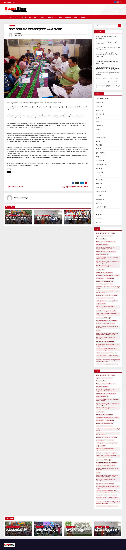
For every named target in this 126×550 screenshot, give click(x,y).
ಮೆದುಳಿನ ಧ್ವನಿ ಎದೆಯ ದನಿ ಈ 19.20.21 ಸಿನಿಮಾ (105, 323)
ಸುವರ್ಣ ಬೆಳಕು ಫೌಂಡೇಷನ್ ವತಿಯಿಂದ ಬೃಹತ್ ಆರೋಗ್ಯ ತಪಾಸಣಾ (107, 356)
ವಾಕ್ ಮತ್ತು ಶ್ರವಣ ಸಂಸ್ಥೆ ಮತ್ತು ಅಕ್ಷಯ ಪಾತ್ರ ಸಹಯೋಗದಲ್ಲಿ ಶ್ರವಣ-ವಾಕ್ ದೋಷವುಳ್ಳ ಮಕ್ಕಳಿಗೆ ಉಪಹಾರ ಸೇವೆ (47, 219)
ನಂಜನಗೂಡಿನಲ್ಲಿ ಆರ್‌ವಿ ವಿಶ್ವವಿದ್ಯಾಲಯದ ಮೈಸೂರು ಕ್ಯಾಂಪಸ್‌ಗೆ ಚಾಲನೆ (47, 531)
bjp (109, 233)
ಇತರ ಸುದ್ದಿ (82, 17)
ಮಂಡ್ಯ (44, 215)
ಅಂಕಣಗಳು (50, 17)
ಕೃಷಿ (96, 118)
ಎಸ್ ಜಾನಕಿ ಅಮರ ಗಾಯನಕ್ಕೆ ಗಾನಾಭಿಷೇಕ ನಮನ (107, 82)
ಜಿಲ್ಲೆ (17, 17)
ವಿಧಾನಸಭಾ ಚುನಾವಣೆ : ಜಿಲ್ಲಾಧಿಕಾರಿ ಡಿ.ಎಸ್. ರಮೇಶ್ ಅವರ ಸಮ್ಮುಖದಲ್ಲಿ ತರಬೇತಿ (107, 345)
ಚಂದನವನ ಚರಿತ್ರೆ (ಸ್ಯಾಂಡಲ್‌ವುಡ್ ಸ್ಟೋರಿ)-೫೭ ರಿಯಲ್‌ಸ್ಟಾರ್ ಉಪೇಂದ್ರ (108, 287)
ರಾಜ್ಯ (97, 176)
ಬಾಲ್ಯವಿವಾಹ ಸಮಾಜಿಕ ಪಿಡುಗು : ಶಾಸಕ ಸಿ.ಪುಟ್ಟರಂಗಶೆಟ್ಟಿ (106, 320)
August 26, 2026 (12, 533)
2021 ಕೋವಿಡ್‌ (103, 233)
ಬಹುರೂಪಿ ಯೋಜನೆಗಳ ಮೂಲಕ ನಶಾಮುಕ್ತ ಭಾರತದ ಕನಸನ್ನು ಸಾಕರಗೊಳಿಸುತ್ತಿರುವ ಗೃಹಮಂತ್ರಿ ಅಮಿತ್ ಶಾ (108, 314)
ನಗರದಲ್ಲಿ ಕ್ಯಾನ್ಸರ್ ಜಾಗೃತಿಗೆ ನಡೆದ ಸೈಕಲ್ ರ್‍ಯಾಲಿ (105, 298)
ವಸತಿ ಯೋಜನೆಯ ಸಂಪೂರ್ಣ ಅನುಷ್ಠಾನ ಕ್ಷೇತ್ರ (105, 341)
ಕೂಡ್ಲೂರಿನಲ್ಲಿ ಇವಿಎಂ (100, 269)
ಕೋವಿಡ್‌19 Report (110, 278)
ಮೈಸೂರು (13, 25)
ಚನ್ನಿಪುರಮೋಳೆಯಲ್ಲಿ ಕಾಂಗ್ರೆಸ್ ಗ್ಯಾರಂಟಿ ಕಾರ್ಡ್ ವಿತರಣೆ (106, 295)
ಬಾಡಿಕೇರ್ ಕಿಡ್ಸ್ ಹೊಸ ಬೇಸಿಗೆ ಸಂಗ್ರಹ (103, 317)
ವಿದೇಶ (97, 187)
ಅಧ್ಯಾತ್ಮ (37, 215)
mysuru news (109, 236)
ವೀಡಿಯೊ (98, 195)
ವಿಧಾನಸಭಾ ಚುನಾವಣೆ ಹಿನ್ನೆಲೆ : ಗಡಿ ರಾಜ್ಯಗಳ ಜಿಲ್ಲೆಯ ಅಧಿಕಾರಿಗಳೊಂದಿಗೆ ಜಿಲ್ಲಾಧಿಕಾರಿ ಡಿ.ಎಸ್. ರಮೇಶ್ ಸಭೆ (106, 349)
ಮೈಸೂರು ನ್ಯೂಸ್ (18, 215)
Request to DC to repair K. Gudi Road (105, 241)
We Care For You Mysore (102, 244)
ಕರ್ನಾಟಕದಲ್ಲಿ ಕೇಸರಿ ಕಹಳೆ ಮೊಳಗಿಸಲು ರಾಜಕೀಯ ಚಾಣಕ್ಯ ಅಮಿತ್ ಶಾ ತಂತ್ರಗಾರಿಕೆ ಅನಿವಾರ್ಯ (107, 262)
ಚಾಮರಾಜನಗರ (99, 137)
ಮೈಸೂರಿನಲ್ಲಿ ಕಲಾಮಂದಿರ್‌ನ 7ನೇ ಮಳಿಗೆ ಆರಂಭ (107, 78)
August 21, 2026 (100, 533)
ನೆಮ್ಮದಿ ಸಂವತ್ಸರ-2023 (101, 303)
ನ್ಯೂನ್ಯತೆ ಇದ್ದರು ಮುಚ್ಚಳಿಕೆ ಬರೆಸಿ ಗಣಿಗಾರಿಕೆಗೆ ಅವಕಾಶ (74, 186)
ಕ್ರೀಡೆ (97, 129)
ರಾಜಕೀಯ (24, 17)
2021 (97, 233)
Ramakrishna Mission (101, 238)
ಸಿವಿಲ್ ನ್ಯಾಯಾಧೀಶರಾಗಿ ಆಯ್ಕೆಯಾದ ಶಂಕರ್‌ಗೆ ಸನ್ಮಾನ (106, 352)
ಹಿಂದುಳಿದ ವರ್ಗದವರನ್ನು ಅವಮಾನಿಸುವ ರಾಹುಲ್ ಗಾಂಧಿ (107, 364)
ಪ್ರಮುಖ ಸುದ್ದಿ (8, 215)
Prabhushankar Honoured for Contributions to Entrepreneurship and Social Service (107, 61)
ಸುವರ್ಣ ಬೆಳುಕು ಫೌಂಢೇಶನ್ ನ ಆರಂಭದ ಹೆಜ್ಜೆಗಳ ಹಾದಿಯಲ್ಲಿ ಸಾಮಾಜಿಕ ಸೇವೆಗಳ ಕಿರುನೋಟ (108, 360)
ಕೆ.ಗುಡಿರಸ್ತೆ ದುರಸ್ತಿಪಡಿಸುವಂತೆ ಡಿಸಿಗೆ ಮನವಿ (104, 272)
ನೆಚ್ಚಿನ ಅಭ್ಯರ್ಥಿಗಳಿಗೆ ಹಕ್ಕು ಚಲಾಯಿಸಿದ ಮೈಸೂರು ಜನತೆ (106, 300)
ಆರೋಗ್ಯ (35, 17)
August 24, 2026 (41, 533)
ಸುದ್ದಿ (11, 17)
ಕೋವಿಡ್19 (98, 125)
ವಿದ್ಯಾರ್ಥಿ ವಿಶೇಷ (68, 17)
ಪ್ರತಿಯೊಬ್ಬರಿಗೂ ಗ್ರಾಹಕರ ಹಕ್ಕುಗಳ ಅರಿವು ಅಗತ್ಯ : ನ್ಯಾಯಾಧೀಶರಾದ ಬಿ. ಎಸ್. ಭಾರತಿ (105, 307)
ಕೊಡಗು (97, 121)
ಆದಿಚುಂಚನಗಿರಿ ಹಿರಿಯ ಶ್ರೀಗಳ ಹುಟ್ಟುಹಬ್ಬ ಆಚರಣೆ (106, 251)
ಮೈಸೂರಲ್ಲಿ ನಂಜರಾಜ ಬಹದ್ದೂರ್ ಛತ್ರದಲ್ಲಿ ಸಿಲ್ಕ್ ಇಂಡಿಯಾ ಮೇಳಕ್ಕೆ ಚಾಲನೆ (107, 327)
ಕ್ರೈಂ (30, 17)
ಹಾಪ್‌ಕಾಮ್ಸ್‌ (98, 218)
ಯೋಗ (97, 168)
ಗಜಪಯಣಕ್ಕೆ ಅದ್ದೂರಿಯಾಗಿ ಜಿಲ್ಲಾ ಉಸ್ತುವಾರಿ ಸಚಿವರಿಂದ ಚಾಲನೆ (16, 218)
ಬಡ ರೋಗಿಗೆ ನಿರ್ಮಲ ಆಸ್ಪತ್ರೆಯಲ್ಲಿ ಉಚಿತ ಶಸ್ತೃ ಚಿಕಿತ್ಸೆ (106, 310)
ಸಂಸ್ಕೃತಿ (98, 203)
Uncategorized (100, 98)
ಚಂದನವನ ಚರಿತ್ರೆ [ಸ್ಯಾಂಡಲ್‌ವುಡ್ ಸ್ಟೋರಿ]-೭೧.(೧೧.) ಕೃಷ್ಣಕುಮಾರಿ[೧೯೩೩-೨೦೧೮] (106, 291)
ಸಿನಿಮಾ (75, 17)
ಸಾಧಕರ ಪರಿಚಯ (100, 207)
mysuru (113, 233)
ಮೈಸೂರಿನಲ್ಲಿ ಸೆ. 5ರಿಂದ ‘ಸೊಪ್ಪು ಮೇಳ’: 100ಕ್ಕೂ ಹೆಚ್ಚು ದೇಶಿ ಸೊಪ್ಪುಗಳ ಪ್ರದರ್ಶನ (78, 531)
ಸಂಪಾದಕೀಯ (99, 199)
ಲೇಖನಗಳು (98, 180)
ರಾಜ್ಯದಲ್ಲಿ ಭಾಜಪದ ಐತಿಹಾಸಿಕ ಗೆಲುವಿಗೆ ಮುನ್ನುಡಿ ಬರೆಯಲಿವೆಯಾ (105, 338)
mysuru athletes (100, 236)
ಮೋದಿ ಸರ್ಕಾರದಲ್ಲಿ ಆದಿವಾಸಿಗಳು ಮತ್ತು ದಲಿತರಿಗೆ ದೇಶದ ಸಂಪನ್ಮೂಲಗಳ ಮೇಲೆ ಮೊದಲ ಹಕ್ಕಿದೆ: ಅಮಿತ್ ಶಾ (107, 334)
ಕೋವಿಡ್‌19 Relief (100, 278)
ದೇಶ (97, 149)
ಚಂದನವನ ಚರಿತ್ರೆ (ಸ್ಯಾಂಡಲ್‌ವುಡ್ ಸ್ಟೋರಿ (104, 284)
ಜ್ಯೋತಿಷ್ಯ (98, 145)
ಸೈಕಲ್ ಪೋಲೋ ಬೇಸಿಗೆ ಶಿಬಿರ (15, 186)
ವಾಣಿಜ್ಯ (42, 17)
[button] (118, 17)
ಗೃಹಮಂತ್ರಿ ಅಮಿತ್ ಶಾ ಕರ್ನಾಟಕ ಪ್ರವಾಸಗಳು (104, 281)
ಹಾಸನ (97, 222)
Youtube (59, 17)
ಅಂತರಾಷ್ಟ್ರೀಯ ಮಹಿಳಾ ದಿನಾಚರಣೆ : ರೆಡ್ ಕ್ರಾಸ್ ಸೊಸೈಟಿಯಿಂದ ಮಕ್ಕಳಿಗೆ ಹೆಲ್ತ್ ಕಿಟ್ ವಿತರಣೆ (105, 248)
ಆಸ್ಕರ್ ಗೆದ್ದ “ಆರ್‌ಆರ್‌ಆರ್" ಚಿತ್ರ (102, 254)
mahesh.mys (19, 33)
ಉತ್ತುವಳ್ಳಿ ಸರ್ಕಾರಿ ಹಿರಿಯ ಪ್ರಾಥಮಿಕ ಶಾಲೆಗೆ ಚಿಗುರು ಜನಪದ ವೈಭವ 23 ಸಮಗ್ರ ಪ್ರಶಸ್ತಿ (107, 257)
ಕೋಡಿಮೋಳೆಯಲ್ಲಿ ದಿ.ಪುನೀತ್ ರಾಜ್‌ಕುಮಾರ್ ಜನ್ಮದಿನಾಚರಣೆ (107, 275)
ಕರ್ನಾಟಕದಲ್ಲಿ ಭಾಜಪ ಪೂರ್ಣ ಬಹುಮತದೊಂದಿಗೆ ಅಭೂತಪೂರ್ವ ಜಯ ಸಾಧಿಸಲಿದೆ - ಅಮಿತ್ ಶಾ (105, 266)
